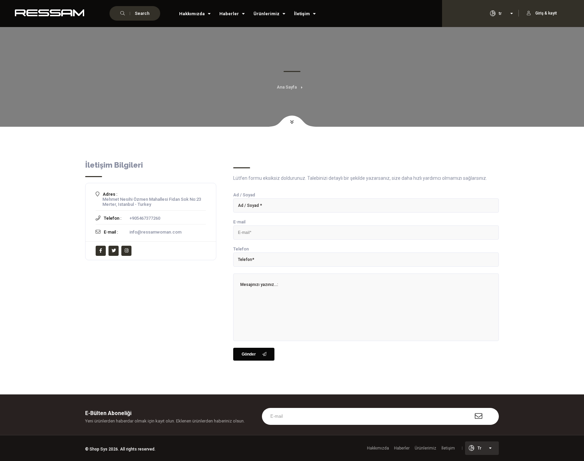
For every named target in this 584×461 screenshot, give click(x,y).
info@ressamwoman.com (155, 232)
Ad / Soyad (244, 194)
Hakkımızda (192, 13)
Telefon (241, 248)
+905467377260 (144, 218)
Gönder (249, 354)
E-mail (239, 221)
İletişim (302, 13)
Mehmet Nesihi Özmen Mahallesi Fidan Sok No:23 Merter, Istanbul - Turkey (151, 202)
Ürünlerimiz (267, 13)
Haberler (229, 13)
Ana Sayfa (287, 87)
